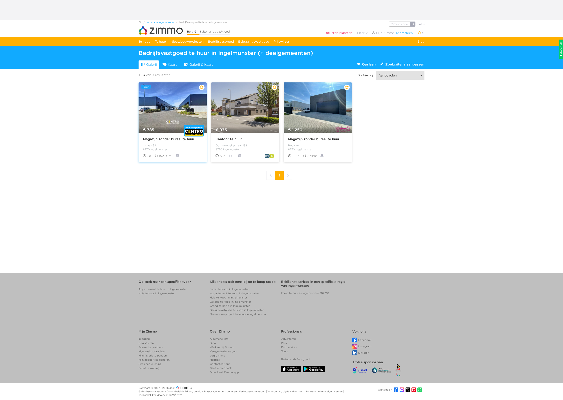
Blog (420, 41)
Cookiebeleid (175, 391)
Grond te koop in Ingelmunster (230, 305)
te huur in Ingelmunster (160, 22)
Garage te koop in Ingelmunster (230, 301)
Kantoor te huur (229, 139)
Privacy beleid (193, 391)
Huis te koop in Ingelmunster (228, 297)
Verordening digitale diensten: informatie (292, 391)
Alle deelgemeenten (330, 391)
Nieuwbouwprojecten (187, 41)
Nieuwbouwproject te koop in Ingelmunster (238, 314)
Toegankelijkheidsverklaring (155, 394)
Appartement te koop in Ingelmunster (234, 293)
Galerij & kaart (201, 65)
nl (420, 24)
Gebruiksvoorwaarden (152, 391)
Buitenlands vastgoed (214, 31)
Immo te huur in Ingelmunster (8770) (305, 293)
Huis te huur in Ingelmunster (157, 293)
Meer (361, 33)
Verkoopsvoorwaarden (252, 391)
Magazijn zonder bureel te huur (168, 139)
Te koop (144, 41)
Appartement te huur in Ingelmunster (163, 289)
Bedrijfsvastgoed (221, 41)
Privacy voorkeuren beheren (220, 391)
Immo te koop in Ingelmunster (229, 289)
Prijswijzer (281, 41)
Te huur (160, 41)
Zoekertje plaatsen (338, 33)
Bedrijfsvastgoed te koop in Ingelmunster (237, 310)
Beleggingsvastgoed (253, 41)
